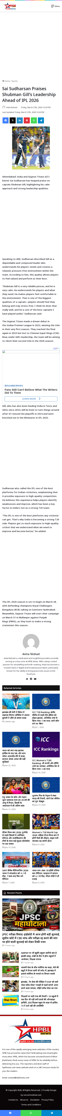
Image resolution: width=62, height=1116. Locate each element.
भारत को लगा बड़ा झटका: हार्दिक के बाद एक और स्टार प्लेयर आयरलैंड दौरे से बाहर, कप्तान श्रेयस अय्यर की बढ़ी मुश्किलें (14, 756)
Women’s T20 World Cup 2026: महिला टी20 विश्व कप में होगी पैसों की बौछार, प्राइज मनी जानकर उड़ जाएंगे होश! (45, 836)
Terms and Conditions (31, 1104)
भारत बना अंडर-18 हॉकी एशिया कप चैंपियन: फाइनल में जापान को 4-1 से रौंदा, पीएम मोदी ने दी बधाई (45, 874)
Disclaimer (35, 1099)
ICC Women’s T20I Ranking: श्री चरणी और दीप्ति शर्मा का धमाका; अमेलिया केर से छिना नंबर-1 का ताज (45, 764)
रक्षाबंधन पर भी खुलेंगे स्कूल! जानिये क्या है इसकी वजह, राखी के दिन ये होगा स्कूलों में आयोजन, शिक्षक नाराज (39, 956)
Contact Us (13, 1099)
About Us (24, 1099)
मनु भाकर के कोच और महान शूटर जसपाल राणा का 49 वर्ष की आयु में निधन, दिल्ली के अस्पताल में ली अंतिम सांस (16, 801)
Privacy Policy (48, 1099)
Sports (15, 81)
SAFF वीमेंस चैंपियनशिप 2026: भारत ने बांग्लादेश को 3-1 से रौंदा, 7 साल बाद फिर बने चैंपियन (15, 874)
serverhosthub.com (32, 1095)
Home (7, 81)
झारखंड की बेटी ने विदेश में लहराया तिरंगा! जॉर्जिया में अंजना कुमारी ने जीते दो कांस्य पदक (15, 715)
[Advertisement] (31, 45)
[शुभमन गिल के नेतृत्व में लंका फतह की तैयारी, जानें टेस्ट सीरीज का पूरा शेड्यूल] (46, 785)
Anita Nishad (11, 107)
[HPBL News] (9, 6)
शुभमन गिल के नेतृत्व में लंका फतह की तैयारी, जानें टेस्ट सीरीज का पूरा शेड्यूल (46, 798)
